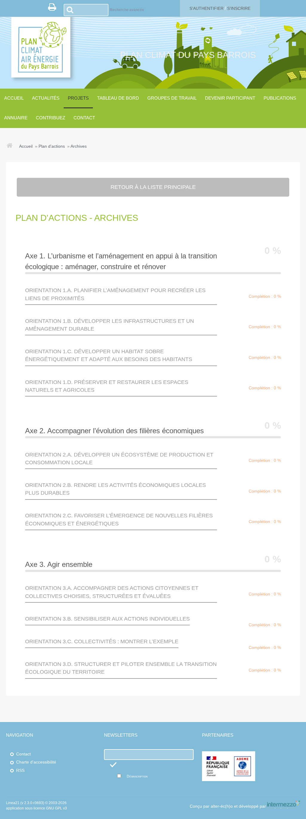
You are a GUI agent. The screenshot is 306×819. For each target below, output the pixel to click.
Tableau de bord (118, 98)
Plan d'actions (52, 146)
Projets (78, 98)
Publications (280, 98)
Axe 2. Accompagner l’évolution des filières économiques (114, 431)
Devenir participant (230, 98)
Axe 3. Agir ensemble (58, 564)
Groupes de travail (172, 98)
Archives (79, 146)
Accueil (14, 98)
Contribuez (50, 117)
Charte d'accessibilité (36, 762)
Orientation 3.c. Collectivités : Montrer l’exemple (101, 641)
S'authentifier (206, 8)
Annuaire (15, 117)
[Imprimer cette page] (54, 8)
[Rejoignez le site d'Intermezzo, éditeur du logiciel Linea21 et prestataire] (283, 806)
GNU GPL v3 (56, 808)
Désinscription (137, 776)
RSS (20, 770)
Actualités (45, 98)
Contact (84, 117)
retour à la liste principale (153, 187)
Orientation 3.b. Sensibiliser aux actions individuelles (107, 619)
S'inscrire (238, 8)
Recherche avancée (127, 10)
